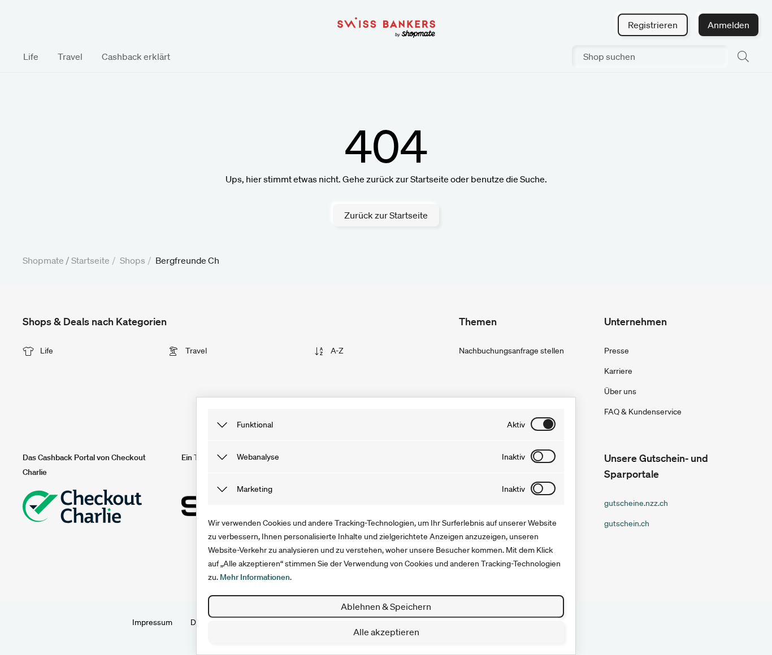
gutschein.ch (626, 523)
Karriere (618, 371)
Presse (616, 351)
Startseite (90, 260)
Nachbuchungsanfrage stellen (511, 351)
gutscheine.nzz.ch (636, 503)
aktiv (516, 425)
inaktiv (513, 457)
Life (45, 351)
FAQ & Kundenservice (643, 412)
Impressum (152, 622)
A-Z (336, 351)
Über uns (620, 391)
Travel (195, 351)
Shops (132, 260)
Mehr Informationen (255, 577)
